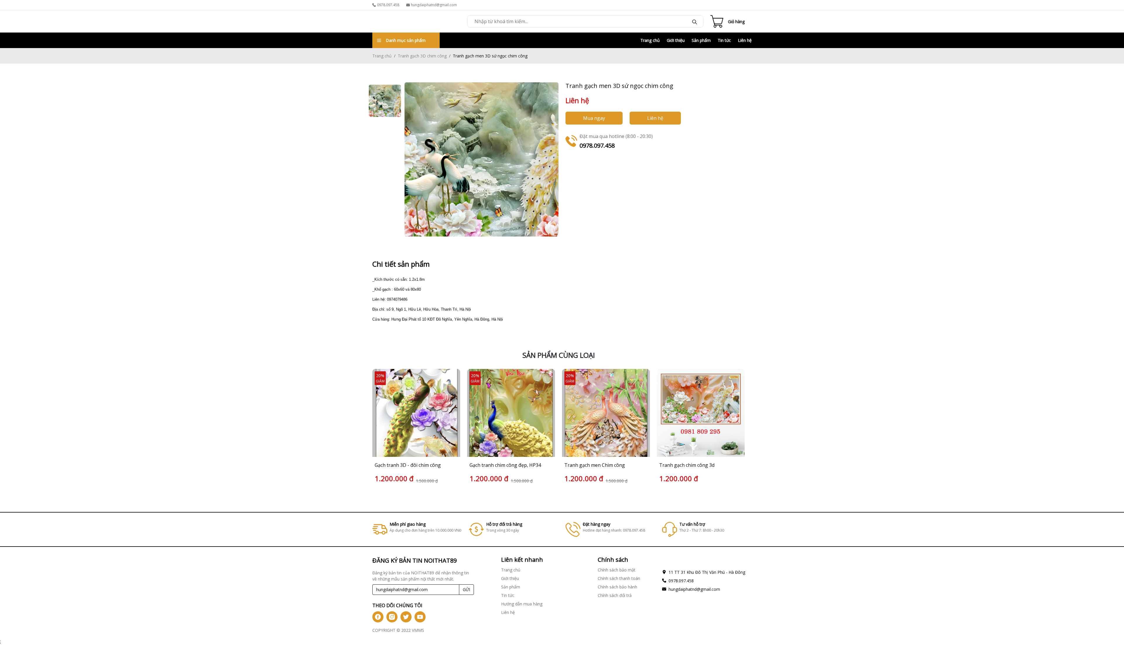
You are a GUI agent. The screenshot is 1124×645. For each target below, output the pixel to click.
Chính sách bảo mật (616, 570)
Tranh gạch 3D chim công (422, 56)
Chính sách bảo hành (617, 587)
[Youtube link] (420, 616)
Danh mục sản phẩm (406, 40)
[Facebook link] (377, 616)
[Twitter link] (406, 616)
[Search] (694, 21)
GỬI (466, 589)
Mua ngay (594, 118)
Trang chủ (650, 40)
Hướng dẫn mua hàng (521, 604)
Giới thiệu (676, 40)
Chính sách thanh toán (619, 578)
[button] (740, 427)
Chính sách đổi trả (615, 595)
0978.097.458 (388, 4)
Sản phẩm (701, 40)
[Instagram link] (391, 616)
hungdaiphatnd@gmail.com (434, 4)
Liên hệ (745, 40)
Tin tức (724, 40)
